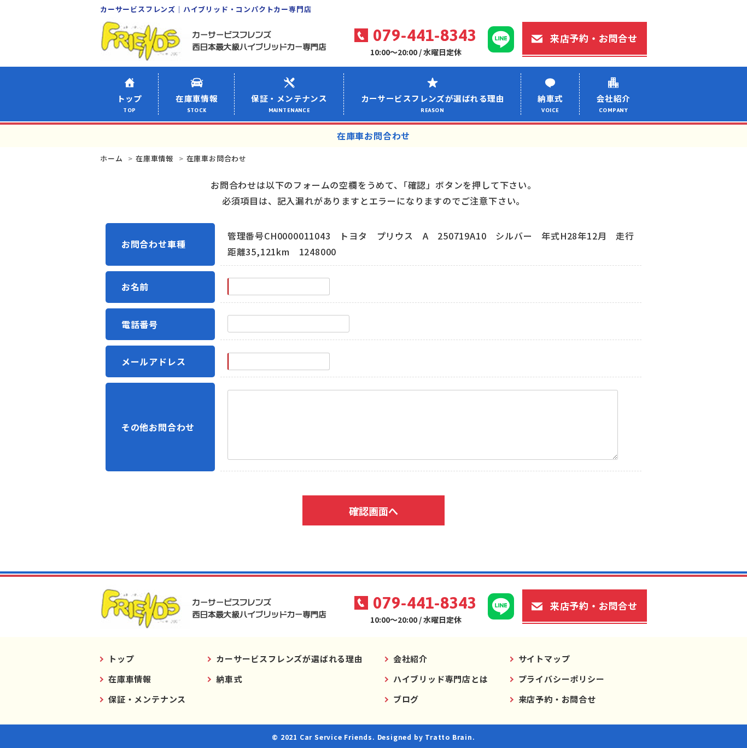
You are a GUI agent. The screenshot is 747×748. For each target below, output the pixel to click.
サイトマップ (544, 658)
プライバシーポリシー (561, 679)
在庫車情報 (197, 102)
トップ (129, 102)
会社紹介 (614, 102)
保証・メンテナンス (289, 102)
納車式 (550, 102)
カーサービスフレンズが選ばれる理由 (432, 102)
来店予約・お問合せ (594, 38)
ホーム (111, 158)
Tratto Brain (448, 736)
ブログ (406, 699)
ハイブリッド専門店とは (440, 679)
